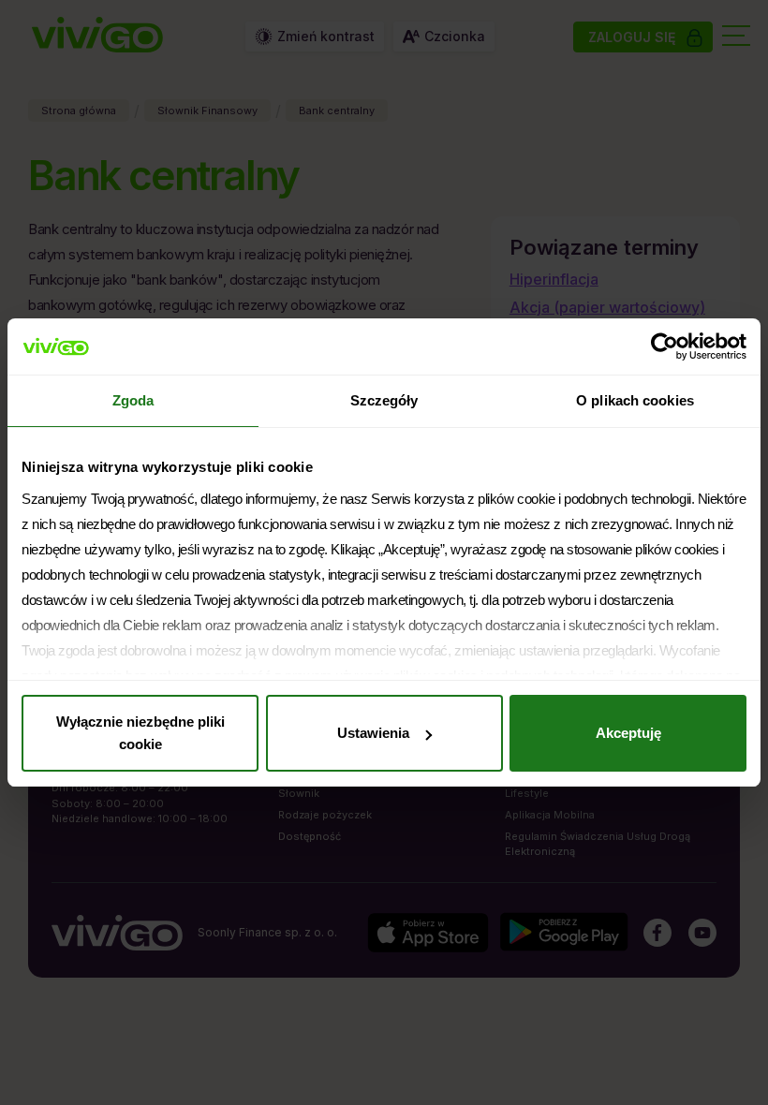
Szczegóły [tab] (384, 400)
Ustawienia (373, 733)
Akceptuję (628, 733)
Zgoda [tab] (133, 400)
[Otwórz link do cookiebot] (664, 346)
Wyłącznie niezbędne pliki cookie (140, 733)
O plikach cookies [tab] (635, 400)
